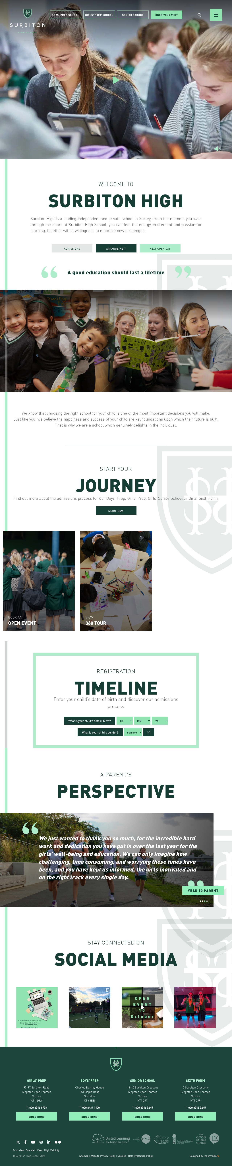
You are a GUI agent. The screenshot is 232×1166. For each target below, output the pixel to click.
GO (149, 732)
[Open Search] (199, 14)
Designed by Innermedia (203, 1155)
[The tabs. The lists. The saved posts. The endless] (37, 1007)
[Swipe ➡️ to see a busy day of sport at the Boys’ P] (89, 1007)
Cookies (121, 1155)
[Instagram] (41, 1141)
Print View (18, 1150)
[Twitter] (18, 1141)
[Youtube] (33, 1141)
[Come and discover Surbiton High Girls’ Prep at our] (142, 1007)
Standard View (34, 1150)
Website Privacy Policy (103, 1155)
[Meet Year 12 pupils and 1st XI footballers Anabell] (195, 1007)
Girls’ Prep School (99, 14)
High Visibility (51, 1150)
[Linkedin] (48, 1141)
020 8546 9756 (38, 1107)
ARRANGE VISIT (116, 248)
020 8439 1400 (91, 1107)
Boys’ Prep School (65, 14)
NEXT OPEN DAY (160, 248)
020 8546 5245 (144, 1107)
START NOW (116, 511)
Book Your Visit (166, 14)
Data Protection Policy (140, 1155)
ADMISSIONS (72, 248)
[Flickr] (58, 1141)
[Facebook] (25, 1141)
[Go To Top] (116, 1047)
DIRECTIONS (36, 1116)
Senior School (133, 14)
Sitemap (83, 1155)
